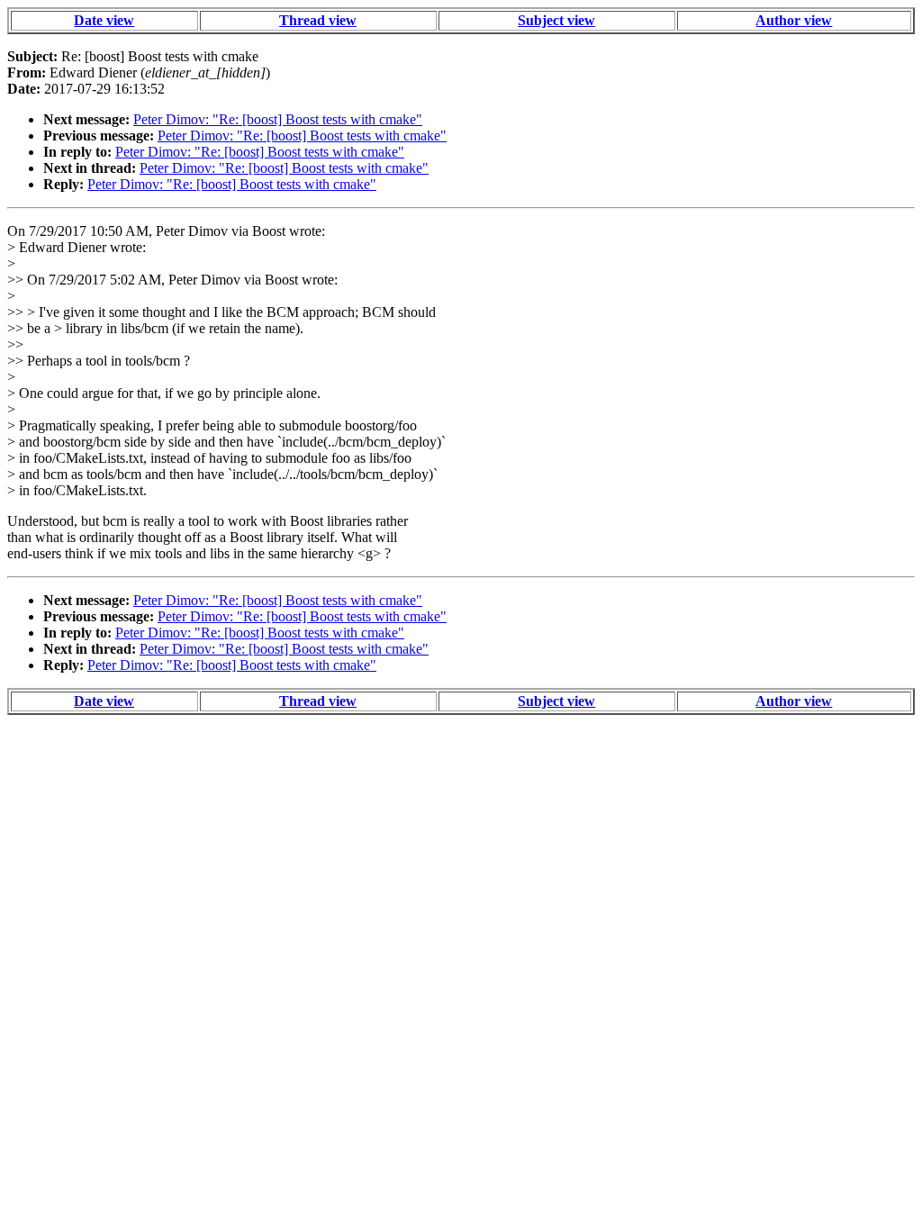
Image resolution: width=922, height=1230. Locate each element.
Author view (793, 20)
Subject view (556, 20)
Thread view (318, 20)
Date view (104, 20)
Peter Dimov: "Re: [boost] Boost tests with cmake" (277, 119)
